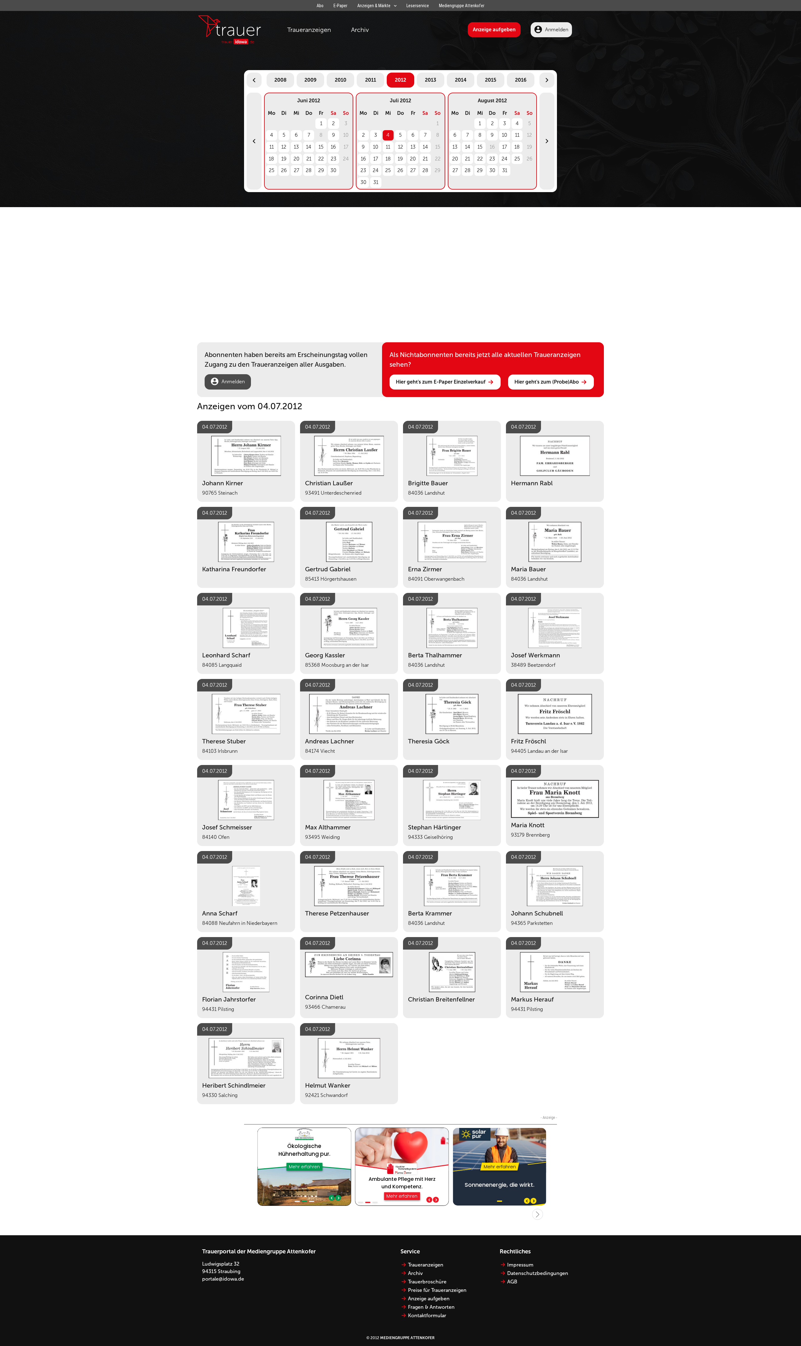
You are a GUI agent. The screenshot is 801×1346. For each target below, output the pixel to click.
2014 (461, 80)
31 (375, 182)
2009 (310, 80)
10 (375, 147)
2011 (370, 80)
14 (308, 147)
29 (321, 170)
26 (284, 170)
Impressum (520, 1264)
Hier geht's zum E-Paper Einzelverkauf (441, 382)
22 (321, 158)
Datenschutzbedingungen (537, 1273)
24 (376, 170)
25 (271, 170)
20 (296, 158)
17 (375, 158)
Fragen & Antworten (431, 1307)
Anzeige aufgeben (494, 29)
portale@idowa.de (223, 1279)
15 (321, 147)
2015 (490, 80)
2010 (340, 80)
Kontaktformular (427, 1315)
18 (271, 158)
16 (333, 147)
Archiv (360, 29)
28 (309, 170)
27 (296, 170)
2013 (430, 80)
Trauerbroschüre (427, 1281)
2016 (521, 80)
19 (284, 158)
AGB (512, 1281)
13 (296, 147)
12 (283, 147)
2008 (280, 80)
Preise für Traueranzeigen (437, 1290)
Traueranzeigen (309, 29)
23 (333, 158)
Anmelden (556, 29)
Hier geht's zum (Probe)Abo (546, 382)
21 (308, 158)
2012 (400, 80)
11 (271, 147)
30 (333, 170)
